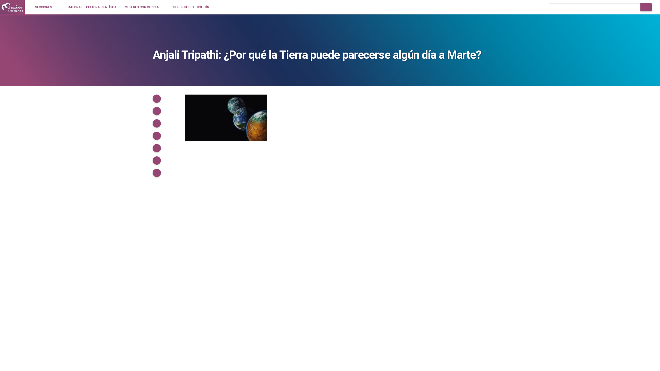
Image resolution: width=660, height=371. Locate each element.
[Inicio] (12, 7)
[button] (157, 99)
